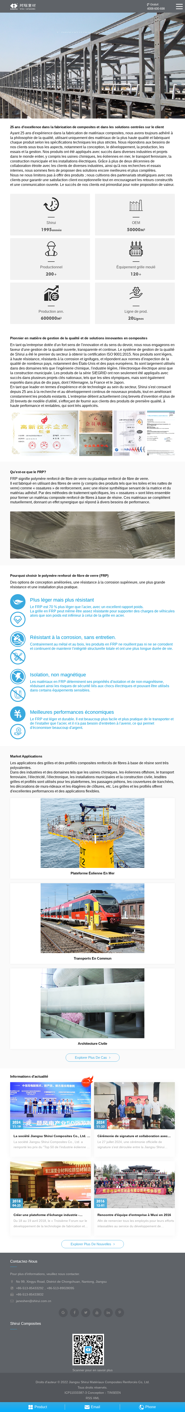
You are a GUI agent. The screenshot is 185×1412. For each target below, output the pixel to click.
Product (41, 1407)
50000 (134, 229)
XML (96, 1398)
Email (95, 1407)
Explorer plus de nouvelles (91, 1244)
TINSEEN (114, 1392)
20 (131, 318)
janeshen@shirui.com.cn (33, 1301)
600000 (49, 318)
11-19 (16, 1126)
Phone (150, 1407)
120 (134, 273)
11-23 (100, 1126)
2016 (100, 1201)
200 (50, 273)
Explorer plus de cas (91, 1057)
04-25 (16, 1205)
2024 (16, 1122)
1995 (46, 229)
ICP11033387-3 (76, 1392)
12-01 (100, 1205)
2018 (16, 1201)
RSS (89, 1398)
